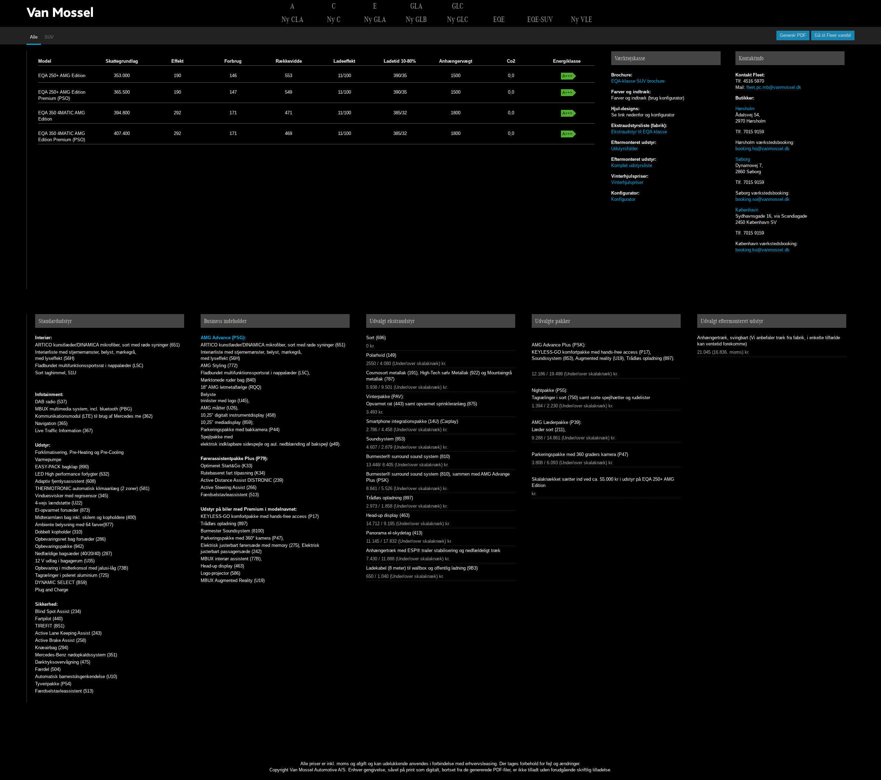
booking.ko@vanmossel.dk (762, 249)
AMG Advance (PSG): (223, 337)
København (746, 209)
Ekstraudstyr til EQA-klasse (639, 131)
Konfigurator (623, 199)
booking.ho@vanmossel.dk (762, 148)
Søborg (742, 159)
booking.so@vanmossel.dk (762, 199)
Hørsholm (745, 108)
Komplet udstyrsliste (631, 165)
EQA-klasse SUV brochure (638, 81)
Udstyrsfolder (624, 148)
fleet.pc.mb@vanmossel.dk (773, 87)
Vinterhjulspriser (627, 182)
